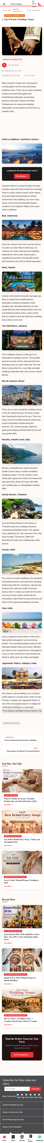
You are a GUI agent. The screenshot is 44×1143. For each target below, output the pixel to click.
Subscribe (35, 1089)
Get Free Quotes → (22, 1055)
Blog (9, 10)
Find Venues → (22, 176)
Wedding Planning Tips (17, 10)
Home (4, 10)
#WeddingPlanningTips (11, 723)
